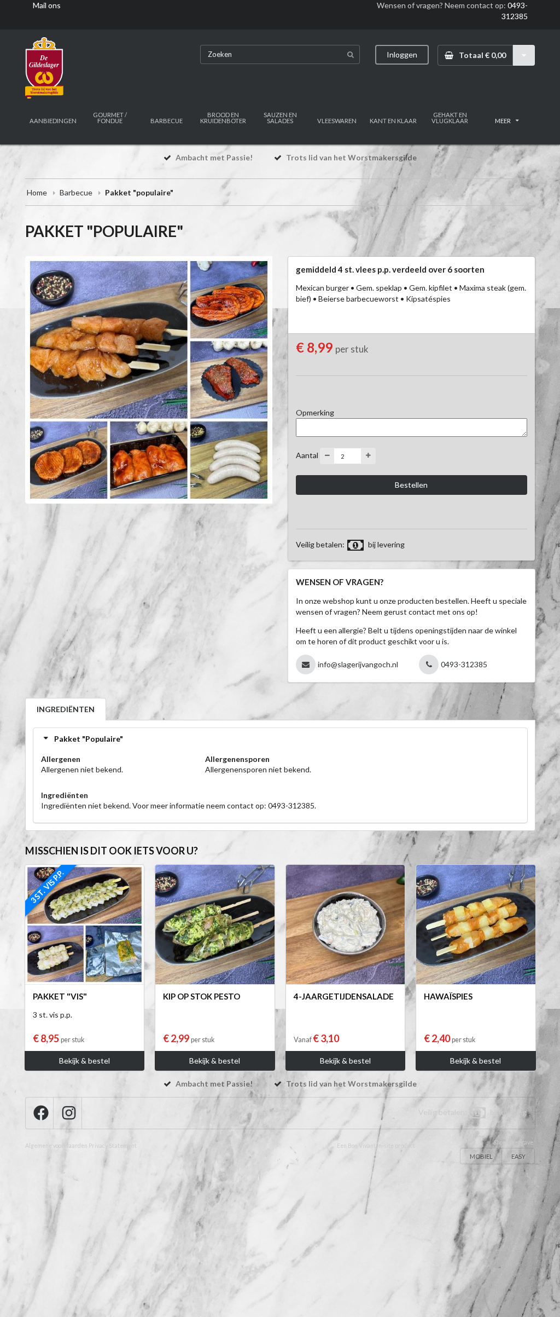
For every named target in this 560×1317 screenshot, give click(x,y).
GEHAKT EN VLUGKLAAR (449, 117)
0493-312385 (464, 664)
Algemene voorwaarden (56, 1145)
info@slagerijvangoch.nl (358, 664)
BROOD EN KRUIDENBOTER (223, 117)
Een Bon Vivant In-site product (376, 1145)
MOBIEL (481, 1156)
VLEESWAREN (337, 120)
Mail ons (47, 5)
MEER (503, 120)
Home (37, 192)
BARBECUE (166, 120)
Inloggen (402, 54)
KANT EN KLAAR (393, 120)
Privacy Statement (113, 1145)
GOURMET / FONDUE (110, 117)
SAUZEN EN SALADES (280, 117)
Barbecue (76, 192)
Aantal (307, 455)
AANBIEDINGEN (53, 120)
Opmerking (315, 412)
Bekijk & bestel (84, 1060)
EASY (518, 1156)
